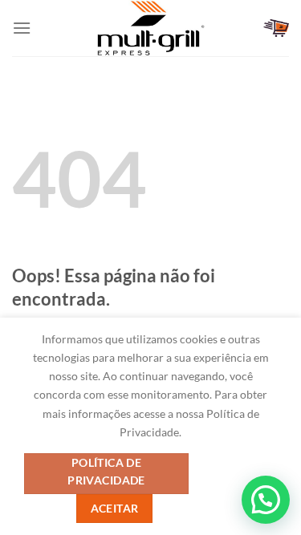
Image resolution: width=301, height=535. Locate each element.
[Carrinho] (276, 28)
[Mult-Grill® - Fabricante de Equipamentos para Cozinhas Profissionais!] (151, 28)
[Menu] (21, 27)
